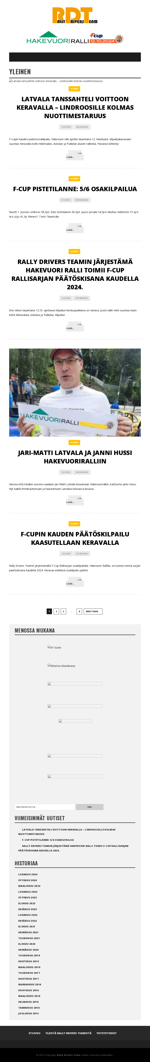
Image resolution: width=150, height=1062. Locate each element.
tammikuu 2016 (29, 1007)
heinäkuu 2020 (28, 949)
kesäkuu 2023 (27, 909)
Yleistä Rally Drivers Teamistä (68, 1033)
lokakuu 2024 (28, 874)
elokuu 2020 (26, 944)
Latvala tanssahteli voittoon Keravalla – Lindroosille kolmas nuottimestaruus (75, 107)
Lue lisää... (74, 155)
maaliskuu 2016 (29, 996)
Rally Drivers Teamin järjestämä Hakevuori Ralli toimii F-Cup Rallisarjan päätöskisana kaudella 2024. (75, 274)
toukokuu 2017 (29, 972)
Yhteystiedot (107, 1033)
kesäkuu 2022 (27, 920)
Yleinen (74, 89)
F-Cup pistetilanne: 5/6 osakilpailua (75, 189)
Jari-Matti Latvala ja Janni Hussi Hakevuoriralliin (75, 456)
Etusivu (34, 1033)
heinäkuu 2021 (28, 932)
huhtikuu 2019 (28, 961)
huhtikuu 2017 (28, 978)
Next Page (92, 611)
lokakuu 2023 (28, 891)
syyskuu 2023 (27, 897)
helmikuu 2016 (28, 1001)
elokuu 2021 (26, 926)
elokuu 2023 (26, 903)
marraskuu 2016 (29, 984)
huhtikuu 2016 (28, 990)
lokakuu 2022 (28, 915)
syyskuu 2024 (27, 880)
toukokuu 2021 (29, 938)
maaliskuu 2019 (29, 967)
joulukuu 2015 (28, 1013)
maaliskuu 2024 (29, 886)
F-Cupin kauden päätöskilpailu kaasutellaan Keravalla (75, 538)
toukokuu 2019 (29, 955)
